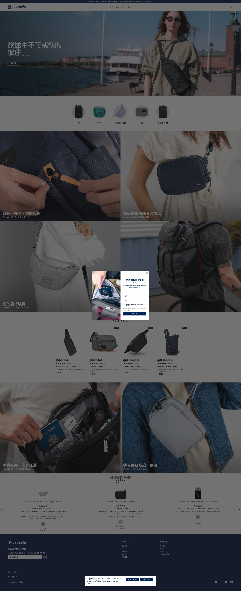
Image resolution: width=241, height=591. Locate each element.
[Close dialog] (147, 273)
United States (132, 579)
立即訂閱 (135, 313)
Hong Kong (146, 579)
